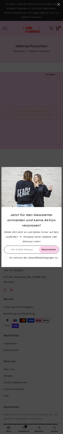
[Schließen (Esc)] (58, 4)
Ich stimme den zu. (33, 257)
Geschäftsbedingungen (41, 257)
